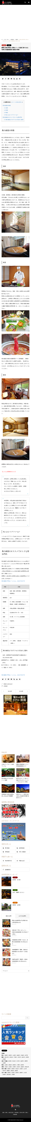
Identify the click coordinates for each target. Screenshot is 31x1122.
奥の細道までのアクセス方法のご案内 (13, 119)
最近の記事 (8, 916)
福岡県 (9, 1072)
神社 (6, 1112)
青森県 (6, 1055)
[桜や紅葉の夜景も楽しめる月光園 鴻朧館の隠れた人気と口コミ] (22, 691)
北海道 (3, 1053)
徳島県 (16, 1070)
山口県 (25, 1068)
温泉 (6, 107)
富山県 (14, 1061)
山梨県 (4, 1063)
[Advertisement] (15, 21)
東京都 (11, 1057)
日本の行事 (22, 1112)
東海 (2, 1064)
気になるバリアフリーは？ (11, 114)
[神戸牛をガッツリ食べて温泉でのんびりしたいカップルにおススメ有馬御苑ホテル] (8, 691)
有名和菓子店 (8, 860)
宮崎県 (4, 1074)
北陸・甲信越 (4, 1061)
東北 (2, 1055)
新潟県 (10, 1061)
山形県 (14, 1055)
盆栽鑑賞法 (8, 869)
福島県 (18, 1055)
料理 (6, 110)
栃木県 (23, 1057)
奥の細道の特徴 (6, 105)
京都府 (10, 1066)
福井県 (22, 1061)
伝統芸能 (16, 1112)
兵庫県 (9, 45)
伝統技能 (15, 1114)
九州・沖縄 (4, 1072)
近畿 (2, 1066)
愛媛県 (8, 1070)
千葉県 (15, 1057)
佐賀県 (13, 1072)
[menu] (28, 2)
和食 (26, 1112)
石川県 (18, 1061)
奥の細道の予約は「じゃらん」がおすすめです (13, 581)
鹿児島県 (9, 1074)
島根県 (9, 1068)
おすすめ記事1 (22, 916)
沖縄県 (13, 1074)
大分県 (25, 1072)
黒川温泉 (7, 848)
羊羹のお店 (21, 860)
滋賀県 (22, 1066)
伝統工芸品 (11, 1112)
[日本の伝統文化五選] (7, 2)
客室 (6, 112)
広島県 (21, 1068)
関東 (2, 1057)
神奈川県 (7, 1057)
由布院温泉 (21, 848)
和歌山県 (27, 1066)
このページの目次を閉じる (16, 102)
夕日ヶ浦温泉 (22, 851)
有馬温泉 (4, 45)
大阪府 (6, 1066)
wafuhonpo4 (9, 684)
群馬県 (27, 1057)
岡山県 (17, 1068)
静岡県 (14, 1064)
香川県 (4, 1070)
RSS (15, 1109)
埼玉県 (19, 1057)
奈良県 (18, 1066)
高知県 (12, 1070)
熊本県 (17, 1072)
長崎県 (21, 1072)
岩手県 (26, 1055)
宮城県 (22, 1055)
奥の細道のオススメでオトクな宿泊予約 (12, 117)
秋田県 (10, 1055)
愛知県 (10, 1064)
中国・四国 (4, 1068)
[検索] (25, 2)
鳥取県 (13, 1068)
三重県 (18, 1064)
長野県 (26, 1061)
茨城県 (4, 1059)
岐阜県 (22, 1064)
